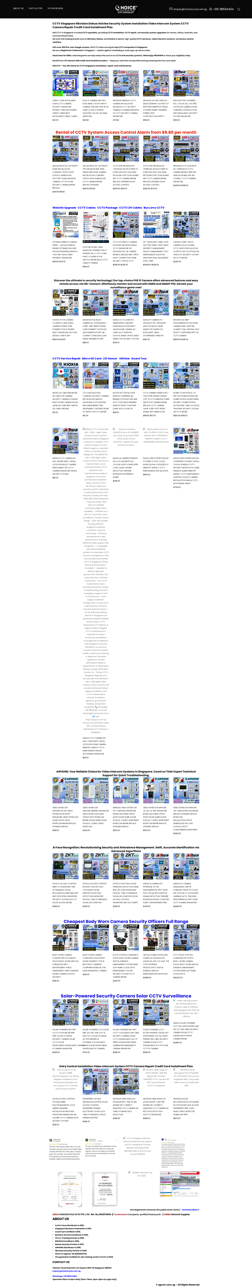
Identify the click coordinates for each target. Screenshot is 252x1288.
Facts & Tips (35, 8)
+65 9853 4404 (70, 1276)
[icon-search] (238, 9)
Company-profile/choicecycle (144, 1214)
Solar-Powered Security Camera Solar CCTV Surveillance (126, 996)
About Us (18, 8)
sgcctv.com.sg (166, 1284)
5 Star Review (55, 8)
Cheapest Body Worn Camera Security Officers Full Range (126, 921)
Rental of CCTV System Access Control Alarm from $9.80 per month (126, 132)
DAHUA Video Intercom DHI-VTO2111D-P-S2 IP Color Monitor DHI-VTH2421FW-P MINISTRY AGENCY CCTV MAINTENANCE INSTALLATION (156, 464)
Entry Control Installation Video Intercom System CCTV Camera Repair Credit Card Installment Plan (126, 1066)
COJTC (103, 1257)
